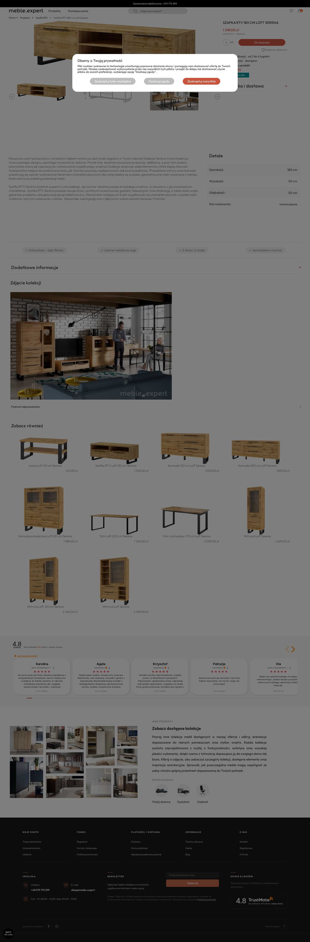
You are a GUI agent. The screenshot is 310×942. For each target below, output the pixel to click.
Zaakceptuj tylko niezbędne (113, 81)
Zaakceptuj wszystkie (201, 81)
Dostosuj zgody (159, 81)
